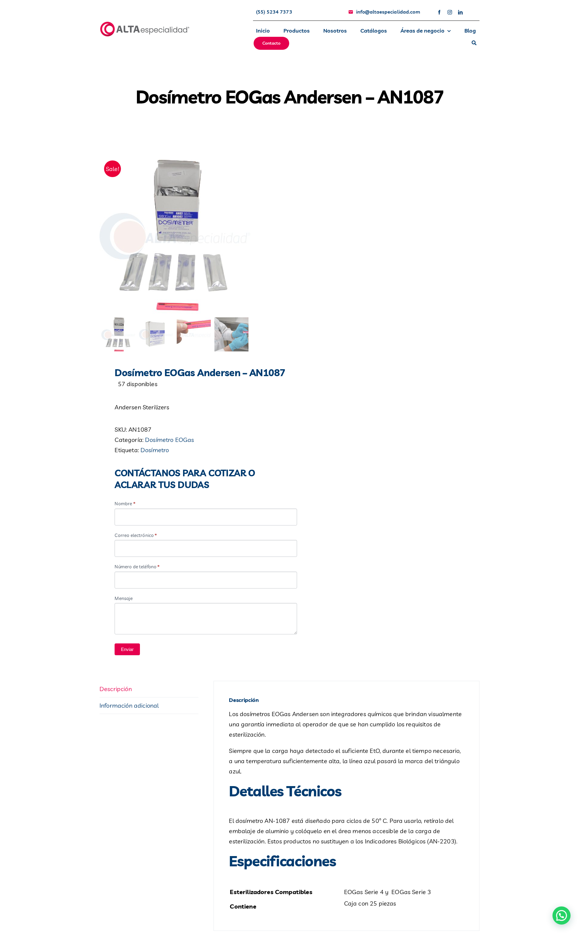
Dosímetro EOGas (169, 439)
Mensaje (124, 598)
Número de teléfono (137, 567)
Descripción (116, 689)
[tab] (149, 689)
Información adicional (129, 705)
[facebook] (439, 12)
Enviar (127, 649)
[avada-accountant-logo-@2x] (145, 23)
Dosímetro (155, 450)
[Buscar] (474, 43)
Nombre (125, 503)
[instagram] (450, 12)
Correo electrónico (136, 535)
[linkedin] (460, 12)
